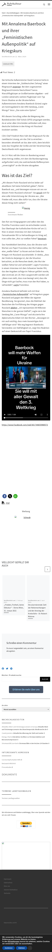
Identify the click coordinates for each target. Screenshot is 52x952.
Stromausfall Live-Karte (10, 743)
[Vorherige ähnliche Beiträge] (41, 569)
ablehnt (14, 307)
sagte (16, 284)
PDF (7, 503)
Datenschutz (8, 883)
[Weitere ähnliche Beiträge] (47, 569)
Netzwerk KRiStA (8, 763)
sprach (39, 192)
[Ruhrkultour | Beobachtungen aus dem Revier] (4, 4)
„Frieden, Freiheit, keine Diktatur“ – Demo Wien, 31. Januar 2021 (14, 608)
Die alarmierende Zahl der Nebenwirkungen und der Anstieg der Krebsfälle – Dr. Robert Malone (37, 611)
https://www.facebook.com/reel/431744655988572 (25, 424)
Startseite (7, 893)
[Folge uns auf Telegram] (11, 668)
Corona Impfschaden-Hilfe (11, 760)
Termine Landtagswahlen (11, 798)
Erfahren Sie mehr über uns (26, 689)
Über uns (7, 886)
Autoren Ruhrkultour (11, 890)
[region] (26, 856)
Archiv (5, 705)
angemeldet (18, 648)
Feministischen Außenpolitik (15, 294)
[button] (4, 496)
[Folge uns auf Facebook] (3, 668)
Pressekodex (6, 767)
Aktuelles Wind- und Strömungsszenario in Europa (20, 727)
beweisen (42, 238)
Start (3, 13)
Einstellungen (13, 941)
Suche (45, 679)
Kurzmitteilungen (13, 13)
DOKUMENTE (9, 774)
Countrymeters (7, 733)
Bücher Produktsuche (12, 675)
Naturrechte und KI (10, 923)
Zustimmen (8, 948)
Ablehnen (21, 948)
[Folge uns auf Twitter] (7, 668)
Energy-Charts (7, 737)
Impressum (7, 879)
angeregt (16, 86)
